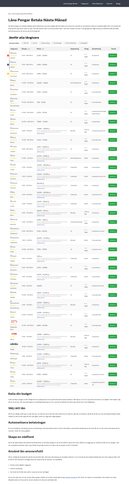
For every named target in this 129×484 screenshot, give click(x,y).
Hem (9, 13)
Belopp (24, 49)
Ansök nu (112, 55)
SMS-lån (26, 43)
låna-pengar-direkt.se (69, 477)
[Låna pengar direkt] (16, 3)
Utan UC (35, 43)
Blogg (118, 3)
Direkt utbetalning (71, 43)
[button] (89, 3)
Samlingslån (83, 43)
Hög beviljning (46, 43)
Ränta (39, 49)
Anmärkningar (58, 43)
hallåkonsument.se (41, 133)
